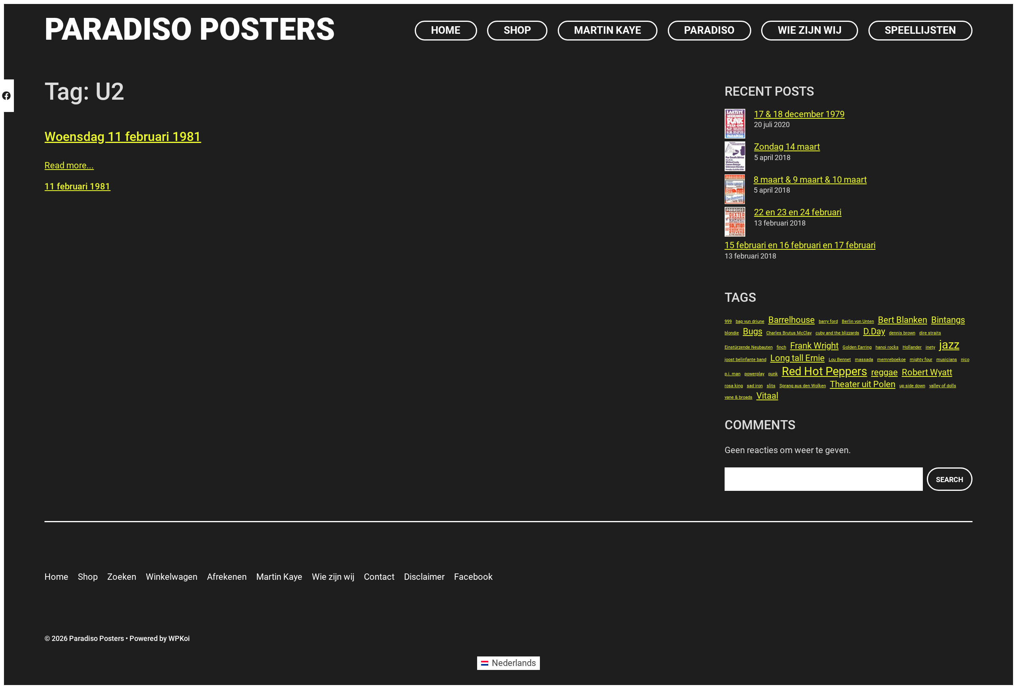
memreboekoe (891, 359)
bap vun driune (750, 321)
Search (949, 479)
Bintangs (948, 320)
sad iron (755, 385)
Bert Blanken (902, 320)
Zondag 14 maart (787, 147)
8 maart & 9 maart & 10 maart (810, 180)
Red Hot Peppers (824, 371)
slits (771, 385)
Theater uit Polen (862, 384)
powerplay (754, 373)
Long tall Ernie (797, 358)
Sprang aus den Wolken (802, 385)
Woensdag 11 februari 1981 (122, 136)
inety (930, 347)
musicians (946, 359)
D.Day (874, 331)
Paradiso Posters (189, 29)
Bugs (752, 331)
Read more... (69, 165)
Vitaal (767, 396)
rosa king (734, 385)
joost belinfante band (745, 359)
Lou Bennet (840, 359)
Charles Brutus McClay (789, 333)
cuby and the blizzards (837, 333)
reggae (884, 372)
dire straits (930, 333)
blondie (732, 333)
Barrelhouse (791, 320)
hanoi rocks (887, 347)
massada (864, 359)
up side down (912, 385)
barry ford (828, 321)
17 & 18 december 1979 (799, 114)
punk (773, 373)
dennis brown (902, 333)
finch (781, 347)
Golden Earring (857, 347)
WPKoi (179, 638)
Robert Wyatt (927, 372)
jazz (949, 344)
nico (965, 359)
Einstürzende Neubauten (749, 347)
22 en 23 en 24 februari (797, 212)
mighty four (921, 359)
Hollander (912, 347)
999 (728, 321)
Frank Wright (814, 346)
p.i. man (733, 373)
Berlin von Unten (858, 321)
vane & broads (738, 397)
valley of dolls (942, 385)
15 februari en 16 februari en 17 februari (800, 245)
